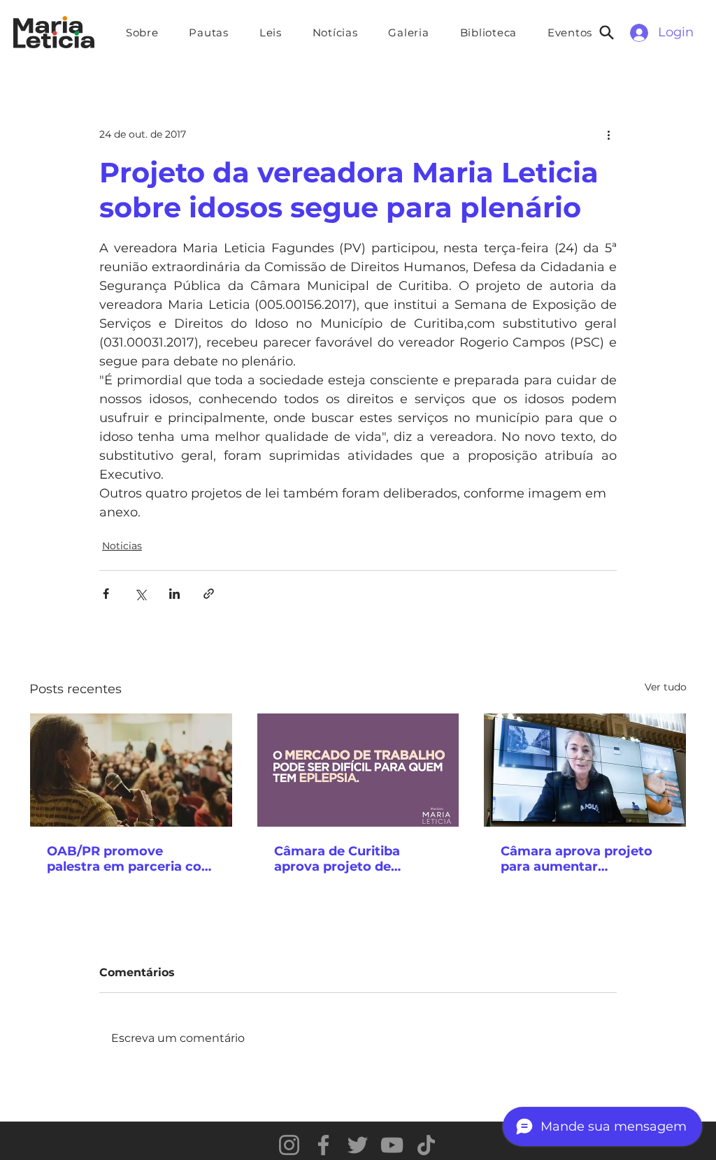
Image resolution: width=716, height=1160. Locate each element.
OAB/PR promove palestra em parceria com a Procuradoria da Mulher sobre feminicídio (131, 858)
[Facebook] (323, 1145)
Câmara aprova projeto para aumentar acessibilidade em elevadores (576, 858)
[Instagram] (289, 1145)
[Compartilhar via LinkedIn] (174, 593)
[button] (209, 32)
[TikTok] (426, 1145)
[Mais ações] (608, 134)
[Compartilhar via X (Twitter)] (140, 593)
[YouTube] (392, 1145)
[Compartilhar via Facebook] (106, 593)
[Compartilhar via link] (208, 593)
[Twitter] (357, 1145)
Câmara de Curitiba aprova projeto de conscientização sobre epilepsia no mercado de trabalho (354, 858)
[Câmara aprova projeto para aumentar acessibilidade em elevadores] (585, 770)
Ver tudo (666, 687)
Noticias (122, 545)
